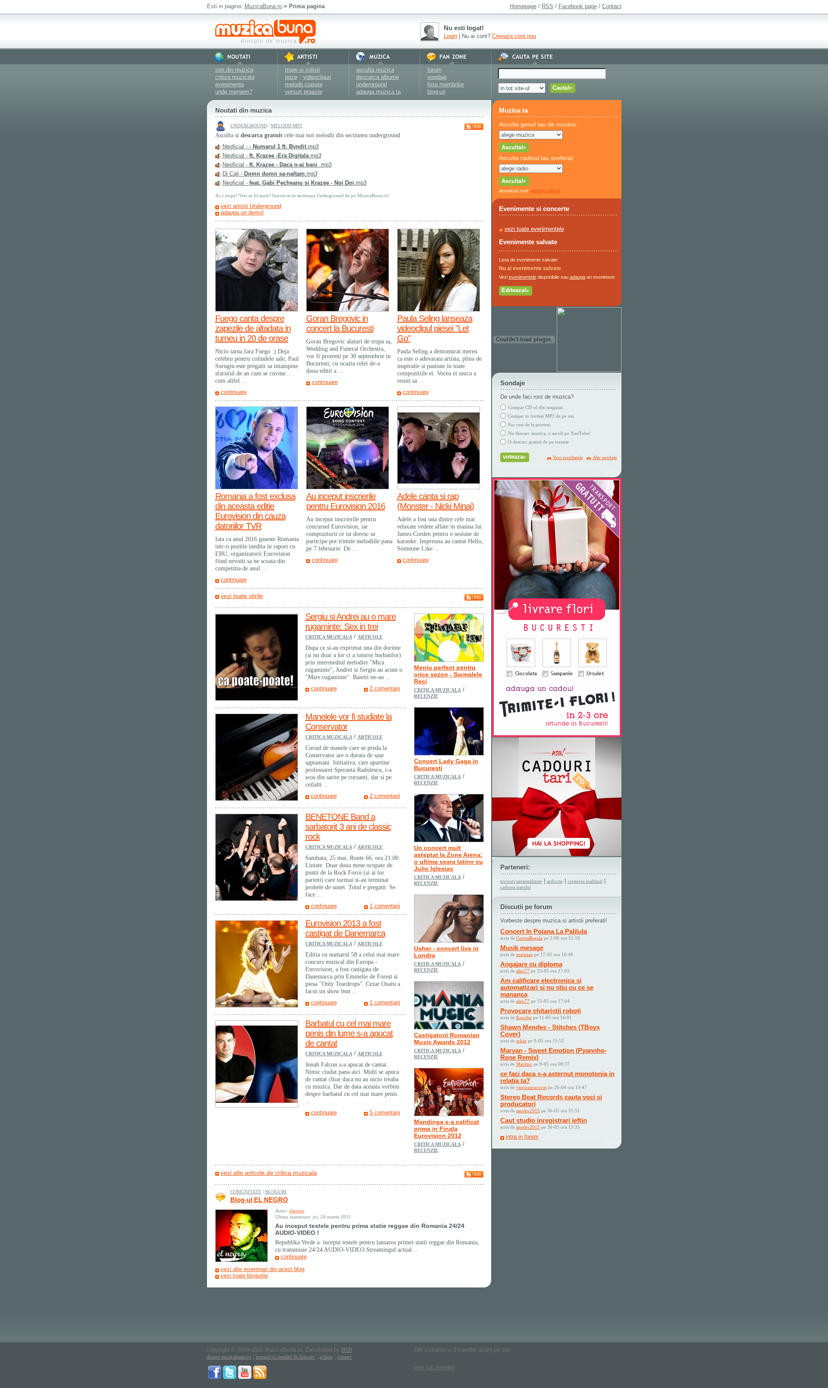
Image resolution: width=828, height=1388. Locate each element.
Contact (611, 6)
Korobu (524, 1017)
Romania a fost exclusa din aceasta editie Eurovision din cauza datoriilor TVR (255, 511)
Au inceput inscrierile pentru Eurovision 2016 (345, 501)
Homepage (523, 6)
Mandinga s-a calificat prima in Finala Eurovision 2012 (446, 1128)
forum (434, 69)
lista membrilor (445, 84)
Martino (524, 1064)
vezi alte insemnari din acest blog (262, 1269)
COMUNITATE (245, 1191)
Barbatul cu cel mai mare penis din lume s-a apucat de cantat (349, 1033)
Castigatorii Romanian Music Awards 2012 (447, 1038)
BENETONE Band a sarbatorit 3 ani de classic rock (348, 826)
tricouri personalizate (521, 881)
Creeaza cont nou (514, 36)
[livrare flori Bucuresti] (556, 735)
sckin (521, 1040)
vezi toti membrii (434, 1367)
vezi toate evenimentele (534, 229)
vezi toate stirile (242, 595)
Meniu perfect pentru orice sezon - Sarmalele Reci (448, 674)
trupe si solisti (302, 69)
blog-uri (436, 91)
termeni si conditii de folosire (285, 1357)
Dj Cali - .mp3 (270, 173)
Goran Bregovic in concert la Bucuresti (339, 323)
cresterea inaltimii (585, 881)
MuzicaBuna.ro (263, 6)
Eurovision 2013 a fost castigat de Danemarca (345, 928)
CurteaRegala (529, 938)
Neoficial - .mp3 (271, 146)
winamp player (545, 190)
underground (371, 84)
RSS (547, 6)
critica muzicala (234, 77)
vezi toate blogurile (244, 1275)
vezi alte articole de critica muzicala (269, 1172)
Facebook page (577, 6)
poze (291, 77)
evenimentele (522, 277)
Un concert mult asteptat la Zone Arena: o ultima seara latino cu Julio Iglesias (448, 858)
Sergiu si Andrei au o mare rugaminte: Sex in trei (350, 621)
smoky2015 (528, 1110)
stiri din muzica (234, 69)
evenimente (229, 84)
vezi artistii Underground (251, 206)
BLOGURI (275, 1191)
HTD (347, 1350)
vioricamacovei (531, 1087)
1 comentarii (385, 906)
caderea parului (515, 887)
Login (450, 36)
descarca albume (377, 77)
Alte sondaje (605, 457)
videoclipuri (317, 77)
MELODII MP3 (286, 125)
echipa (326, 1357)
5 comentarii (385, 1112)
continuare (234, 392)
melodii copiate (304, 84)
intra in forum (522, 1136)
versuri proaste (303, 91)
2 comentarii (385, 688)
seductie (555, 881)
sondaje (437, 77)
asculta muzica (375, 69)
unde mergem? (233, 91)
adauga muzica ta (378, 91)
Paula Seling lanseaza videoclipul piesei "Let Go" (434, 328)
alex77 (523, 970)
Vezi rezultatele (568, 457)
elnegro (296, 1210)
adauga (577, 277)
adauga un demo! (242, 212)
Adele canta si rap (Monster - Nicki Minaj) (435, 501)
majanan (524, 954)
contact (344, 1357)
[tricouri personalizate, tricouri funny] (589, 370)
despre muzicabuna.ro (229, 1357)
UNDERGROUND (248, 125)
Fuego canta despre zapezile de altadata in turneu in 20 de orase (253, 328)
